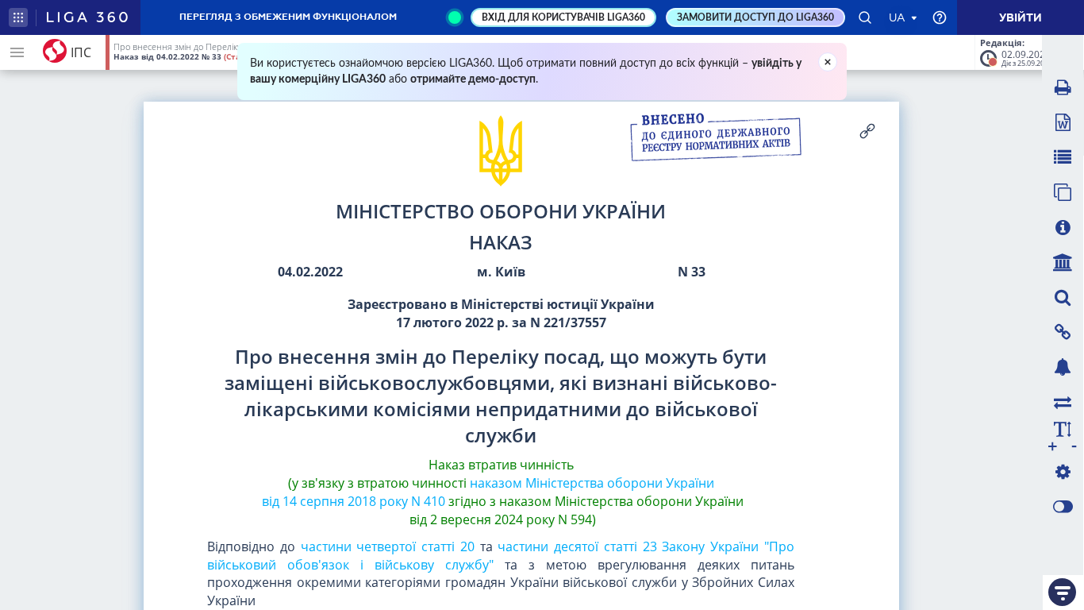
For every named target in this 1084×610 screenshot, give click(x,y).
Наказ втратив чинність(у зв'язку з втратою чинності (431, 474)
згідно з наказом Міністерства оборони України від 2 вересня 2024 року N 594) (575, 510)
